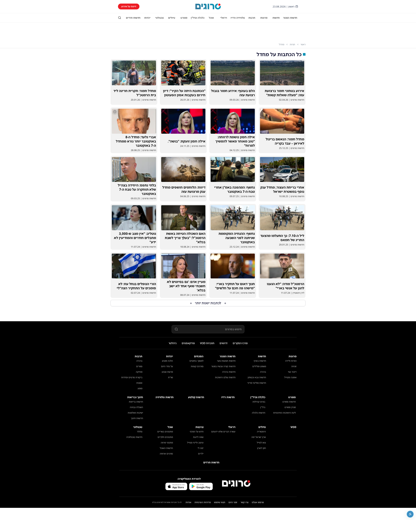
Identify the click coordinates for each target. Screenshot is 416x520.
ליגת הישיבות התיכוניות (284, 412)
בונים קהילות (259, 401)
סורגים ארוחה (166, 453)
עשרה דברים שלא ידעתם (223, 431)
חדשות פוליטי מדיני (256, 382)
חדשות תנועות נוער (226, 360)
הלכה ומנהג (167, 360)
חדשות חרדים (133, 17)
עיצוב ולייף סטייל (195, 442)
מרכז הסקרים (240, 343)
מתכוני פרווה (167, 442)
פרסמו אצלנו (258, 502)
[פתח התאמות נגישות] (410, 514)
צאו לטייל (261, 442)
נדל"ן (262, 407)
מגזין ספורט (290, 407)
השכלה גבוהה (136, 407)
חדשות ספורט (289, 401)
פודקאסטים (188, 343)
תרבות (251, 17)
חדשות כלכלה (258, 412)
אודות (188, 502)
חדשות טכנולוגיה (134, 437)
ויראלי (223, 17)
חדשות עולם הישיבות (225, 377)
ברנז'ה (263, 371)
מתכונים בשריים (165, 431)
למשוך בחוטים (196, 360)
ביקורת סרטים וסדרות (131, 377)
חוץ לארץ (261, 448)
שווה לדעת (198, 437)
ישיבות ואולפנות (135, 412)
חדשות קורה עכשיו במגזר (223, 366)
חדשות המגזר (290, 17)
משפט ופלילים (259, 366)
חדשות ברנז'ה (228, 371)
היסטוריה (261, 431)
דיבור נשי (292, 371)
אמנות (139, 382)
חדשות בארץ (260, 360)
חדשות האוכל (166, 448)
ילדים (200, 453)
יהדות (147, 17)
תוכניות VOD (207, 343)
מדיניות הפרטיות (203, 502)
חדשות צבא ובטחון (257, 377)
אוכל (211, 17)
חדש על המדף (196, 431)
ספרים (139, 366)
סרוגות (263, 17)
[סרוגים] (236, 483)
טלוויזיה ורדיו (238, 17)
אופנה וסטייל (290, 377)
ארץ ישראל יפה (258, 437)
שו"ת (170, 377)
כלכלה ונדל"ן (197, 17)
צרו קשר (244, 502)
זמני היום (232, 502)
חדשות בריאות (136, 401)
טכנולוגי (159, 17)
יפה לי (200, 448)
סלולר (139, 431)
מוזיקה (139, 371)
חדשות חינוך (137, 418)
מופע (140, 388)
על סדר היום (167, 366)
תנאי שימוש (219, 502)
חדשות (276, 17)
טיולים (171, 17)
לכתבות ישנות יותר (208, 303)
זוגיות (294, 366)
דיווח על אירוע (128, 6)
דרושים (224, 343)
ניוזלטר (172, 343)
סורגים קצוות (197, 366)
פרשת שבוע (167, 371)
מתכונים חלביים (165, 437)
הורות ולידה (291, 360)
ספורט (184, 17)
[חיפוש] (119, 17)
